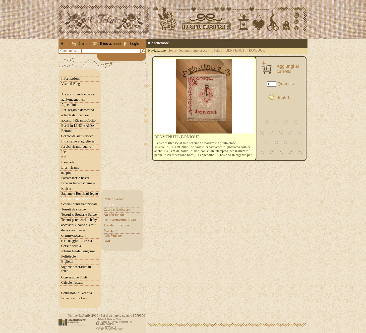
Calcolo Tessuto (72, 282)
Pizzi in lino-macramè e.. (79, 183)
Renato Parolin (114, 199)
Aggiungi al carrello (288, 69)
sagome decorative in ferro (76, 269)
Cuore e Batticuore (117, 209)
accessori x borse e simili (78, 225)
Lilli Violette (113, 236)
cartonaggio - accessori (77, 241)
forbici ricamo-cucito (76, 146)
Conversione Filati (74, 277)
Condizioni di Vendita (76, 293)
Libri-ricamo (70, 167)
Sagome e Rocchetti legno (79, 194)
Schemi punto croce (193, 50)
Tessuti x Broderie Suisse (79, 214)
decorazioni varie (73, 230)
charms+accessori (73, 235)
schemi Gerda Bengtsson (78, 251)
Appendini (68, 105)
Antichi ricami (114, 215)
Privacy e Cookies (74, 298)
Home (65, 43)
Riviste (66, 188)
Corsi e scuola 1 (72, 246)
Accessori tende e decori (78, 94)
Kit (63, 157)
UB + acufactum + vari (120, 220)
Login (134, 43)
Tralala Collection (116, 225)
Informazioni (70, 78)
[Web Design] (74, 322)
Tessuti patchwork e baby (79, 220)
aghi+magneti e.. (73, 99)
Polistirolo (68, 256)
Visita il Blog (70, 84)
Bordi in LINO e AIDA (77, 126)
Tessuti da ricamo (73, 209)
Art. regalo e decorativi (77, 110)
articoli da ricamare (75, 115)
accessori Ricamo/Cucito (78, 120)
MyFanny (110, 230)
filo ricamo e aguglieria (77, 141)
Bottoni (66, 131)
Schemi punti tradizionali (79, 204)
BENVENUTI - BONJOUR (245, 50)
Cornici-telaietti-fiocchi (77, 136)
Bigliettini (68, 262)
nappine (66, 173)
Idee (64, 152)
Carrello (85, 43)
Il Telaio (216, 50)
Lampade (67, 162)
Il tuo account (110, 43)
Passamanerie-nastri (75, 178)
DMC (107, 241)
